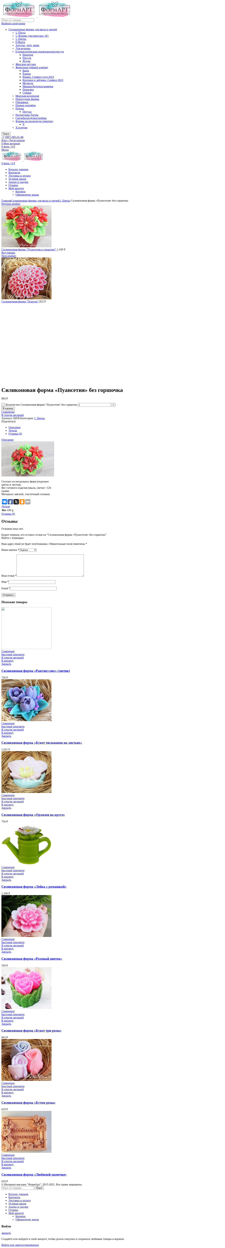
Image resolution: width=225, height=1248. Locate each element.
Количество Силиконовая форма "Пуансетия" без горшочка (41, 404)
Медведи (27, 83)
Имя (5, 581)
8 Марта (20, 42)
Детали (12, 430)
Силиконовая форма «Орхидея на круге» (33, 815)
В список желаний (12, 415)
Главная (6, 200)
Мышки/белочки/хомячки (37, 86)
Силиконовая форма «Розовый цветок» (31, 958)
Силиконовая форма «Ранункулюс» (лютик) (35, 671)
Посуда (26, 57)
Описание (14, 427)
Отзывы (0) (15, 433)
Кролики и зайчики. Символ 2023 (42, 80)
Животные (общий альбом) (31, 67)
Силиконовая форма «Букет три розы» (31, 1030)
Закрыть (6, 663)
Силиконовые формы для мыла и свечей (32, 29)
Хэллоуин (21, 127)
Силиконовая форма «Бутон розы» (28, 1102)
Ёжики (26, 73)
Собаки (26, 92)
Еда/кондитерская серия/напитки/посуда (39, 51)
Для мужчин (22, 48)
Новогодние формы (27, 99)
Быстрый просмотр (12, 654)
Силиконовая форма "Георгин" (20, 301)
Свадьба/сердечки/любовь (31, 118)
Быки (25, 70)
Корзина (20, 191)
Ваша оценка (10, 549)
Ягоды (26, 61)
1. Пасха (20, 32)
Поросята (28, 89)
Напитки (27, 54)
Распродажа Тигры (26, 114)
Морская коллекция (27, 95)
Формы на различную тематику (34, 121)
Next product (8, 255)
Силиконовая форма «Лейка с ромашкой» (33, 886)
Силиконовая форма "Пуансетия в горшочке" (29, 249)
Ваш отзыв (9, 575)
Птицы (19, 108)
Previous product (10, 203)
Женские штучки (25, 64)
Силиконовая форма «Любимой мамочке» (34, 1174)
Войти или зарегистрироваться (20, 1244)
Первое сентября (25, 105)
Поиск (6, 134)
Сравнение (8, 411)
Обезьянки (21, 102)
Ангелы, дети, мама (27, 45)
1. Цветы (20, 38)
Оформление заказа (27, 194)
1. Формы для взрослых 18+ (32, 35)
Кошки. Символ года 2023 (38, 76)
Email (5, 588)
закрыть (6, 1232)
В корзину (8, 408)
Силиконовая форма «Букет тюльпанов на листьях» (41, 742)
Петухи (26, 111)
